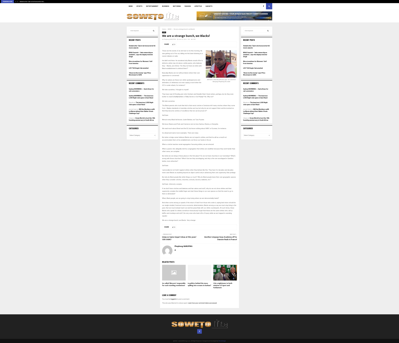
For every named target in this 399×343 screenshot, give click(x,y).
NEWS (131, 6)
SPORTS (139, 6)
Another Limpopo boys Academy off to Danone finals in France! (220, 238)
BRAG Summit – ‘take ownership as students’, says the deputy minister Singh (141, 54)
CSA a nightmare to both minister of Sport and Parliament (222, 285)
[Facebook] (264, 6)
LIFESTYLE (198, 6)
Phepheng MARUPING (170, 39)
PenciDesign (222, 341)
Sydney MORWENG (135, 89)
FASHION (188, 6)
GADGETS (209, 6)
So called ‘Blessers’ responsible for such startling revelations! (173, 284)
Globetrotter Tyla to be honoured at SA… (32, 2)
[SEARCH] (153, 31)
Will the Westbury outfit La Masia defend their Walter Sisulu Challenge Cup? (142, 111)
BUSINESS (165, 6)
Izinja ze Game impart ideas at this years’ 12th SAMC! (179, 238)
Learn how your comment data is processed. (202, 303)
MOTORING (177, 6)
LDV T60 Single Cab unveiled (138, 68)
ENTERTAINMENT (152, 6)
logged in (174, 299)
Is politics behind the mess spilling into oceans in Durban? (199, 284)
